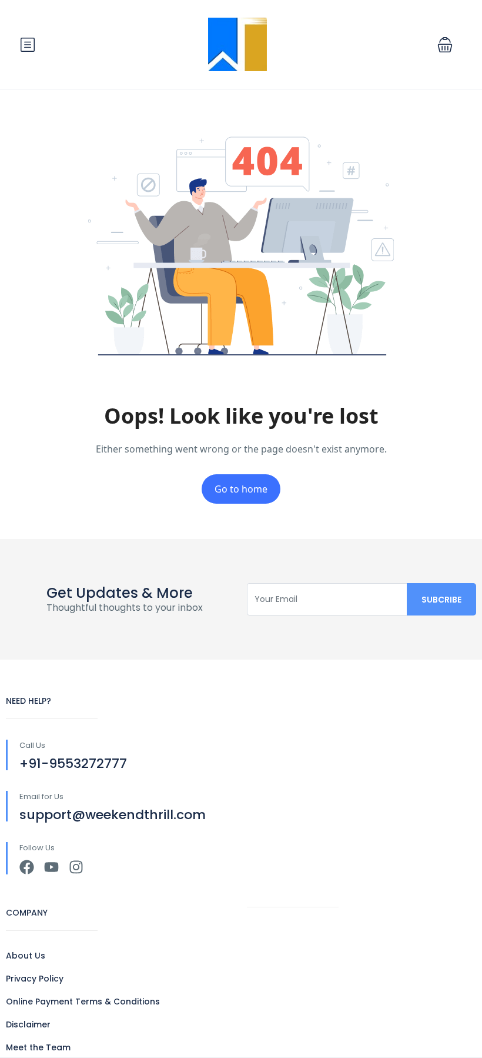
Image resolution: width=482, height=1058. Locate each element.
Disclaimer (28, 1024)
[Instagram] (76, 867)
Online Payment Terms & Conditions (83, 1001)
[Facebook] (26, 867)
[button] (445, 44)
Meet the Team (38, 1047)
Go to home (241, 489)
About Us (25, 955)
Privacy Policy (34, 978)
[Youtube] (51, 867)
